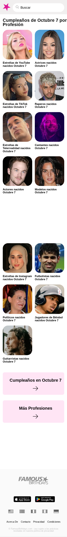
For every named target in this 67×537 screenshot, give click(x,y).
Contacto (25, 522)
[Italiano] (44, 511)
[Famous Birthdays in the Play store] (45, 499)
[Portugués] (22, 511)
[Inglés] (10, 511)
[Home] (33, 480)
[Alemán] (56, 511)
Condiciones (53, 522)
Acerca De (12, 522)
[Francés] (33, 511)
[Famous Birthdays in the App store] (22, 499)
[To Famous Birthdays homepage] (6, 7)
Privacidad (38, 522)
